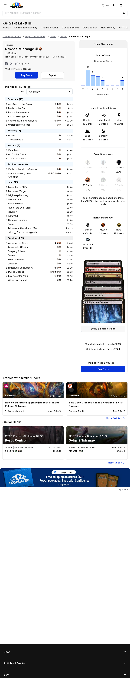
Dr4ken (12, 53)
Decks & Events (70, 27)
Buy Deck (26, 75)
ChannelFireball (49, 27)
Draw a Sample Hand (103, 328)
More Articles (114, 418)
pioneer (9, 45)
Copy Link (24, 63)
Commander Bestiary (25, 27)
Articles (7, 27)
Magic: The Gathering (17, 23)
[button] (124, 13)
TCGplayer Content (12, 36)
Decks (53, 36)
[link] (16, 5)
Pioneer (63, 36)
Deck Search (90, 27)
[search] (62, 12)
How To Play (108, 27)
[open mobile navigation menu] (5, 5)
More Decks (115, 462)
